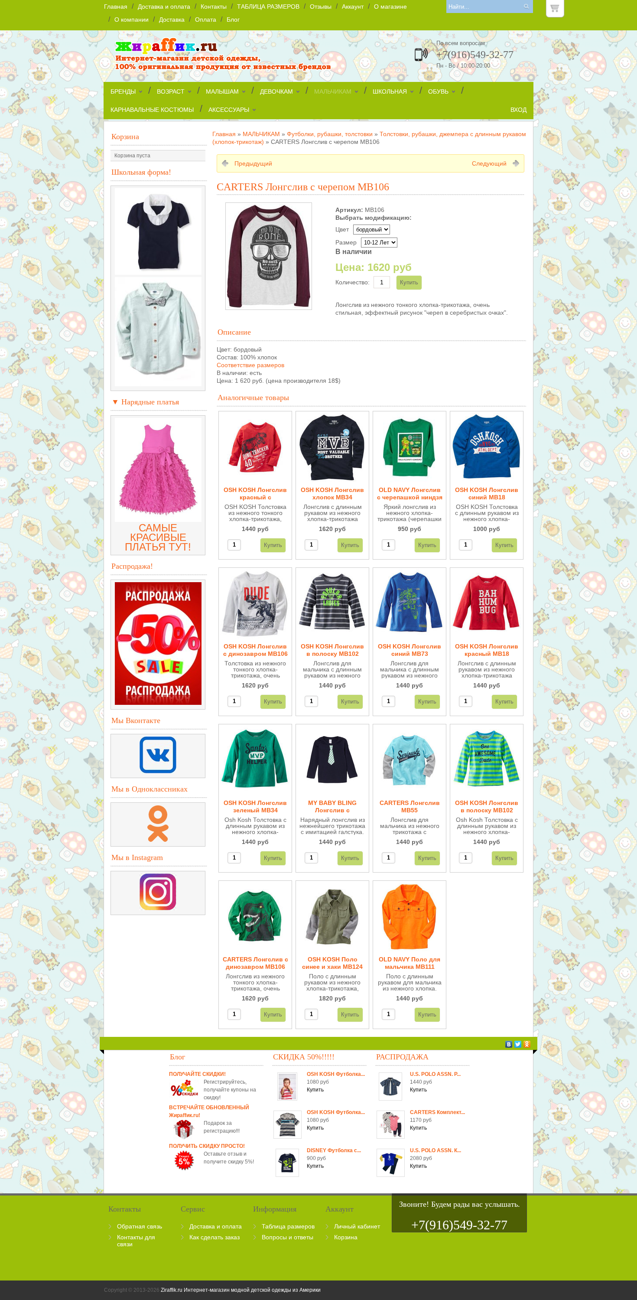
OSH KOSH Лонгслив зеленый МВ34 (255, 806)
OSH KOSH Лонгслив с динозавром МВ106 (255, 650)
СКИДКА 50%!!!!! (304, 1056)
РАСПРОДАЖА (402, 1056)
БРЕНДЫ (123, 91)
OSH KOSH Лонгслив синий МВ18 (486, 493)
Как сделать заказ (214, 1237)
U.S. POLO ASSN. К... (435, 1150)
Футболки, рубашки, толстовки (330, 133)
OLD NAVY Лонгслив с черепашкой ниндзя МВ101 (409, 494)
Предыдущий (253, 163)
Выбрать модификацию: (373, 217)
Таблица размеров (288, 1226)
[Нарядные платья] (158, 518)
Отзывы (321, 6)
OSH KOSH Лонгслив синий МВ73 (409, 650)
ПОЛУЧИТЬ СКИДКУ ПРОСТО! (207, 1146)
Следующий (489, 163)
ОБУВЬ (438, 91)
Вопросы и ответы (287, 1237)
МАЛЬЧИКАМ (332, 91)
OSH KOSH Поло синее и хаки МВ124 (332, 963)
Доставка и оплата (164, 6)
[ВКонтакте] (509, 1044)
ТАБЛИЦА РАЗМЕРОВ (268, 6)
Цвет (342, 229)
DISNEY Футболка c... (334, 1150)
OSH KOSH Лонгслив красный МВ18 (486, 650)
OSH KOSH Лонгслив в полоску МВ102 (332, 650)
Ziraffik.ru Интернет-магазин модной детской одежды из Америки (241, 1290)
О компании (131, 19)
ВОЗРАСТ (171, 91)
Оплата (205, 19)
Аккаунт (353, 6)
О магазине (390, 6)
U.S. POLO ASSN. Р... (435, 1074)
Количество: (352, 282)
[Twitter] (518, 1044)
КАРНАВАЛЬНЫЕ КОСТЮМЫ (152, 109)
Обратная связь (139, 1226)
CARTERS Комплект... (437, 1112)
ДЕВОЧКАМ (276, 91)
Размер (346, 242)
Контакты (214, 6)
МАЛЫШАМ (222, 91)
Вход (518, 109)
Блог (233, 19)
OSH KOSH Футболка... (336, 1074)
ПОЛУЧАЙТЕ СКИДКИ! (197, 1074)
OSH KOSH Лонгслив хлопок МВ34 (332, 493)
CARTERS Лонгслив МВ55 (410, 806)
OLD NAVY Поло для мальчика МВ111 (409, 963)
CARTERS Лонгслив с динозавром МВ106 (255, 963)
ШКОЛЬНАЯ (390, 91)
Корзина (125, 136)
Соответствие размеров (250, 365)
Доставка (172, 19)
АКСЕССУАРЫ (228, 109)
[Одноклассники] (527, 1044)
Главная (115, 6)
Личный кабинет (357, 1226)
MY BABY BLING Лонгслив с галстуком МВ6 (332, 807)
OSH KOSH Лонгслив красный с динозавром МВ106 (255, 494)
